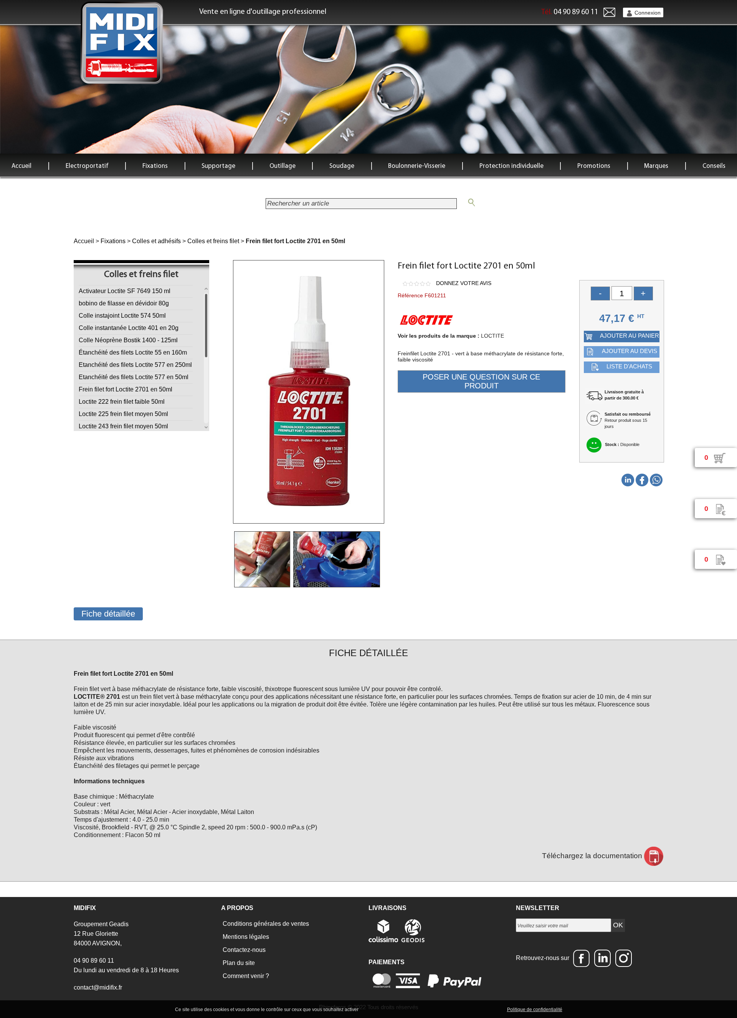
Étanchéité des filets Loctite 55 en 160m (133, 352)
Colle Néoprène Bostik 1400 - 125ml (128, 340)
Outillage (282, 166)
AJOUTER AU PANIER (629, 335)
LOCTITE (492, 336)
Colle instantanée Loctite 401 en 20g (128, 328)
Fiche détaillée (108, 613)
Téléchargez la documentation (593, 856)
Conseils (713, 166)
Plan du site (238, 963)
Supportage (218, 166)
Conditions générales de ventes (265, 923)
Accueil (21, 166)
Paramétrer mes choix (479, 1009)
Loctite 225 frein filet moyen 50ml (123, 414)
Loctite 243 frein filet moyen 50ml (123, 426)
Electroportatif (87, 166)
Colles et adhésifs (156, 241)
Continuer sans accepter (422, 1009)
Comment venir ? (245, 976)
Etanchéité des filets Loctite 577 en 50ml (133, 377)
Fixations (155, 166)
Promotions (593, 166)
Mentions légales (245, 936)
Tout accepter (376, 1009)
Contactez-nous (243, 950)
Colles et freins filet (213, 241)
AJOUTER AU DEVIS (629, 351)
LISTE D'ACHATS (629, 366)
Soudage (341, 166)
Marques (656, 166)
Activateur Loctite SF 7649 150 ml (124, 291)
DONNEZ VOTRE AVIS (463, 283)
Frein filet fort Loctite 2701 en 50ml (125, 389)
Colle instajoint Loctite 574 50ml (122, 315)
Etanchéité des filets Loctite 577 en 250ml (135, 364)
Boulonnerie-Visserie (416, 166)
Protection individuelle (511, 166)
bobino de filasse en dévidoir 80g (124, 303)
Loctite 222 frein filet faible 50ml (122, 401)
